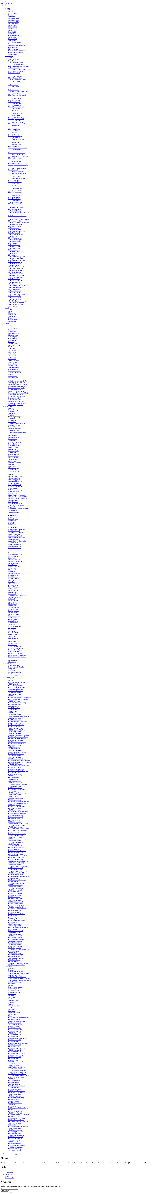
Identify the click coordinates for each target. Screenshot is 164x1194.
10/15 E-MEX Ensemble (15, 842)
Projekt (10, 11)
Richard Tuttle (12, 631)
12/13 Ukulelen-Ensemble (16, 883)
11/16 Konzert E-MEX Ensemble (18, 823)
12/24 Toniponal (13, 711)
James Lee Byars (13, 440)
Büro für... (11, 582)
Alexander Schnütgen (14, 372)
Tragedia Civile (13, 507)
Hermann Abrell (13, 556)
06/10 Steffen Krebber (15, 937)
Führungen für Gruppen (15, 972)
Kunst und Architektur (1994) (17, 403)
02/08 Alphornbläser (14, 956)
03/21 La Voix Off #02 (15, 1058)
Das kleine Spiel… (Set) (15, 554)
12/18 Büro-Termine (14, 791)
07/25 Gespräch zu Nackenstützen (18, 699)
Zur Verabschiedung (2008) (16, 388)
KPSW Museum (13, 488)
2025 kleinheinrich (14, 68)
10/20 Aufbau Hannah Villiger (17, 1070)
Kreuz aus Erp (12, 493)
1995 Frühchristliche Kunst (16, 294)
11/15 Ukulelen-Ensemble (16, 837)
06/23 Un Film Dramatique (16, 740)
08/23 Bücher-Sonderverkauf (17, 738)
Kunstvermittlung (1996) (15, 394)
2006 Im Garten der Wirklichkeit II (18, 219)
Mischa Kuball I (13, 604)
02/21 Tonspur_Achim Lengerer (18, 771)
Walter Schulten (13, 362)
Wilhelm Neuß (12, 365)
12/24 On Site (12, 709)
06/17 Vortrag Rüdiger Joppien (17, 813)
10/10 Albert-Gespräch (15, 936)
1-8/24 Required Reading (16, 728)
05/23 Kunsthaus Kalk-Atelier (17, 742)
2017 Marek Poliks (14, 129)
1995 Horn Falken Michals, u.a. (17, 301)
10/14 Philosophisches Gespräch (18, 866)
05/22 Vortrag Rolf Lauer (16, 754)
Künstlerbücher (13, 427)
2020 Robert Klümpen (15, 103)
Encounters (11, 1009)
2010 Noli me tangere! (15, 192)
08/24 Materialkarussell (15, 720)
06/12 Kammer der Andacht (16, 914)
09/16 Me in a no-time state (16, 1086)
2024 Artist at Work (14, 73)
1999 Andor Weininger (15, 262)
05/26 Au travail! (13, 684)
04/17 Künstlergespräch (15, 815)
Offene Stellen (12, 338)
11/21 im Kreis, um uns (15, 1024)
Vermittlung (8, 966)
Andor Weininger (13, 471)
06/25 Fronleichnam (14, 701)
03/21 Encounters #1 (14, 1057)
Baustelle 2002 (12, 37)
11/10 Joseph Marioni (14, 932)
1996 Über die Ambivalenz (16, 287)
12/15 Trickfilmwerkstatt (15, 835)
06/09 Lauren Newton (15, 1138)
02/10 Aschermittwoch (15, 943)
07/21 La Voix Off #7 (14, 1034)
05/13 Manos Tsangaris (15, 1113)
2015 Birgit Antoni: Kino (15, 154)
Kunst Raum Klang (14, 992)
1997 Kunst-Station (14, 282)
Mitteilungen (12, 662)
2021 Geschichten (13, 90)
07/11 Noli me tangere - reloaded (18, 1126)
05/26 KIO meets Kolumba (16, 682)
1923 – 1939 (12, 355)
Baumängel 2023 (13, 20)
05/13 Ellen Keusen (14, 1109)
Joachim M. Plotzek (14, 360)
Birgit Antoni (12, 558)
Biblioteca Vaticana (14, 643)
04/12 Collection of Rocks (16, 1120)
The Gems (11, 997)
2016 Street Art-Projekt (15, 136)
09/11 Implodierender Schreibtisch (18, 927)
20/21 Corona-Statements (16, 769)
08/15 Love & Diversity (15, 852)
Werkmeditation (13, 1000)
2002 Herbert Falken (14, 246)
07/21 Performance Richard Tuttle (18, 766)
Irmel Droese (12, 583)
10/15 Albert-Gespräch (15, 846)
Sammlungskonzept (14, 665)
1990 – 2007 (12, 348)
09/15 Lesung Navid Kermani (17, 851)
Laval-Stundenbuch (14, 531)
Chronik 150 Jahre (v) (15, 653)
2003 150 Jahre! (13, 243)
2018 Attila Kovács (14, 115)
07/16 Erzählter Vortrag (15, 827)
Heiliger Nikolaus (13, 483)
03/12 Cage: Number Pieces (16, 920)
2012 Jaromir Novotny (15, 182)
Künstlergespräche (13, 989)
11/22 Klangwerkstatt (14, 747)
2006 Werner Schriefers (15, 221)
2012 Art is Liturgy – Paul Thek (18, 173)
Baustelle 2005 (12, 30)
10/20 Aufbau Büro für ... (16, 1069)
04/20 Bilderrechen (14, 1080)
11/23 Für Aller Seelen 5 (15, 733)
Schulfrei (11, 1002)
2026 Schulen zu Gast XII (16, 62)
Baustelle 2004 (12, 32)
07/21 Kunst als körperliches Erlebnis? (19, 762)
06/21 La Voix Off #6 (14, 1036)
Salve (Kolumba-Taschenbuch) (17, 655)
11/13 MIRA (12, 1104)
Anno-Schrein (12, 517)
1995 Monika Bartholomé (16, 302)
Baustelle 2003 (12, 34)
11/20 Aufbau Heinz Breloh (16, 1067)
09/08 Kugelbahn (13, 1142)
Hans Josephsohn (13, 451)
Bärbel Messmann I (14, 614)
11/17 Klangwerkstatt (14, 805)
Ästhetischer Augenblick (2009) (17, 386)
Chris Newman (12, 619)
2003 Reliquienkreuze (15, 238)
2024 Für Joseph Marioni (15, 71)
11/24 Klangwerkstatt (14, 714)
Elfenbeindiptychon (14, 480)
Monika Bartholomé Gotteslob (17, 498)
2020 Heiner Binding (14, 105)
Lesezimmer (12, 994)
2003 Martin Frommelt (15, 241)
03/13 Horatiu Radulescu (15, 898)
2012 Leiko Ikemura (14, 177)
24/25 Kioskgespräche (15, 694)
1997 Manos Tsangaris (15, 280)
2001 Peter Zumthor (14, 251)
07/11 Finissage (13, 929)
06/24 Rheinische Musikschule (17, 721)
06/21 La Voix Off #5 (14, 1041)
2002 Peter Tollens (14, 248)
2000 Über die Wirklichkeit (16, 260)
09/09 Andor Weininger (15, 946)
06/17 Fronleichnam (14, 810)
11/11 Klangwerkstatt (14, 926)
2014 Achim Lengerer (15, 161)
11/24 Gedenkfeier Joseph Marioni (18, 716)
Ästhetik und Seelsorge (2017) (17, 381)
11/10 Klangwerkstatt (14, 934)
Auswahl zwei (12, 420)
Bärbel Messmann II (14, 616)
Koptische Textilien (14, 425)
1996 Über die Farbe (14, 296)
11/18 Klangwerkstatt (14, 794)
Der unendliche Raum (15, 650)
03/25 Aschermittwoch (15, 704)
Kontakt (10, 318)
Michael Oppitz (13, 457)
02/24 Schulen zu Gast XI (16, 725)
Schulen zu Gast (13, 999)
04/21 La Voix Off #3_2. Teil (17, 1053)
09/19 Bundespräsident (15, 788)
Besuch (7, 308)
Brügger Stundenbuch (15, 534)
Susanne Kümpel (13, 454)
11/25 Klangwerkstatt (14, 692)
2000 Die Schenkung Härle (16, 257)
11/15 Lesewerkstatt (14, 839)
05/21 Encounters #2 (14, 1050)
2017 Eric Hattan (13, 131)
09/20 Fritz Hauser (14, 772)
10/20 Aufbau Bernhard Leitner (17, 1072)
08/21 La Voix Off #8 (14, 1033)
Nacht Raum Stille (13, 990)
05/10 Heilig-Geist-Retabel (16, 939)
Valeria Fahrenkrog (14, 587)
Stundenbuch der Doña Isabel (17, 541)
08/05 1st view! (13, 961)
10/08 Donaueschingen (15, 1140)
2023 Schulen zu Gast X (15, 78)
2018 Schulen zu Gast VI (16, 122)
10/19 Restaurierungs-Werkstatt (17, 784)
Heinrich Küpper (13, 456)
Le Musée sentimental (14, 428)
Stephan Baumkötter (14, 566)
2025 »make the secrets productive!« (19, 66)
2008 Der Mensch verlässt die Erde (18, 212)
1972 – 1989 (12, 350)
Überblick (11, 347)
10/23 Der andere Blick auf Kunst (18, 735)
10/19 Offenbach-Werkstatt (16, 786)
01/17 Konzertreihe (14, 820)
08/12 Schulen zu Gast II (15, 907)
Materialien (11, 16)
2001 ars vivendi (13, 250)
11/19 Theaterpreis (13, 779)
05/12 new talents (13, 917)
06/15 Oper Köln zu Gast (16, 857)
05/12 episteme (12, 915)
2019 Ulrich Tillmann (14, 108)
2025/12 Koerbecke (14, 675)
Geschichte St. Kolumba (15, 52)
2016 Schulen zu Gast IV (16, 144)
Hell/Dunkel (5, 1190)
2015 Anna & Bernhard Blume (17, 148)
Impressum (8, 1174)
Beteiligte (11, 15)
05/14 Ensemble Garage (15, 874)
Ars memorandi (13, 543)
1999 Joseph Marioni (14, 263)
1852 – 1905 (12, 359)
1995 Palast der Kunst (15, 299)
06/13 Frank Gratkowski (15, 893)
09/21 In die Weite (13, 1026)
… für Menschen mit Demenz (17, 977)
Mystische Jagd (13, 500)
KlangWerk (11, 1011)
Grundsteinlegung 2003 (15, 35)
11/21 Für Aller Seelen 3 (15, 757)
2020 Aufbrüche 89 (14, 102)
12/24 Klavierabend (14, 708)
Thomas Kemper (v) (14, 597)
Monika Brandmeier (14, 573)
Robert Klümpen (13, 600)
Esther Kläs (11, 599)
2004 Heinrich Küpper (15, 240)
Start (2, 3)
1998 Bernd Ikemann (14, 272)
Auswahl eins (12, 418)
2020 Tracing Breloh (14, 93)
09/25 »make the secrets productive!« (19, 1017)
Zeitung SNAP (12, 413)
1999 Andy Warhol (14, 265)
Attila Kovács (12, 452)
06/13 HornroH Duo (14, 895)
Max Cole (11, 580)
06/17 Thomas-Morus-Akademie (18, 811)
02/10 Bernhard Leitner (15, 941)
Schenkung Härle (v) (14, 430)
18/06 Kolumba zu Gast (15, 798)
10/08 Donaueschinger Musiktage (18, 949)
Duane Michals (12, 617)
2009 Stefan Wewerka (15, 202)
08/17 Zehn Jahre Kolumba (16, 806)
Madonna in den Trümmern (16, 45)
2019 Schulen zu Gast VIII (16, 107)
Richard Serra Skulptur (15, 503)
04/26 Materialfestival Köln (16, 687)
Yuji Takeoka (12, 628)
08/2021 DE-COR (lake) (15, 1029)
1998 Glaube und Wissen (15, 268)
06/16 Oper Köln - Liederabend (17, 830)
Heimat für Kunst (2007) (15, 389)
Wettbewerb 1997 (13, 40)
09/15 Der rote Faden (14, 1089)
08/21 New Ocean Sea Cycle (17, 759)
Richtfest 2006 (12, 27)
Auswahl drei (12, 422)
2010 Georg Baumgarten (15, 200)
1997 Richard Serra (14, 279)
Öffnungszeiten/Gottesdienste (17, 51)
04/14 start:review (13, 878)
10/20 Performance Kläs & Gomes (18, 1075)
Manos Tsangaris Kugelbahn (17, 495)
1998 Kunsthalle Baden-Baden (17, 267)
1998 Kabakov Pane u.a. (15, 274)
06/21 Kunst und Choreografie (17, 1038)
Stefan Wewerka (13, 634)
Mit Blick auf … (13, 995)
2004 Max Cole (13, 236)
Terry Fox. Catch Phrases (16, 505)
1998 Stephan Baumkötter (16, 270)
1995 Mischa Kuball (14, 297)
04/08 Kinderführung (14, 1149)
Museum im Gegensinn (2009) (17, 384)
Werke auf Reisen (13, 59)
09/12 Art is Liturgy (14, 1116)
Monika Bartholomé (14, 437)
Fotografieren (12, 314)
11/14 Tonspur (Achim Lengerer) (18, 861)
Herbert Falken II (13, 445)
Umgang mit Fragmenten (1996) (18, 393)
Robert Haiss (12, 588)
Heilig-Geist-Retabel (14, 485)
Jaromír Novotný (13, 621)
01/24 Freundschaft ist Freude (17, 730)
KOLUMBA (5, 1)
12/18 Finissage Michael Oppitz (17, 793)
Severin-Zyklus (13, 519)
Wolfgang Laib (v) (13, 611)
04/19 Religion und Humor (16, 789)
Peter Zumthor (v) (13, 638)
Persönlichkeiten (13, 54)
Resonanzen (12, 321)
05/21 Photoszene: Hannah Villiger (18, 1043)
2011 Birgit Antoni (14, 183)
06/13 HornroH (13, 1106)
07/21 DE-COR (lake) (15, 764)
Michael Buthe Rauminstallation (18, 497)
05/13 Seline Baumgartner (16, 1111)
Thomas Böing (12, 570)
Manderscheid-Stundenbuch (16, 537)
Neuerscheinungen (14, 410)
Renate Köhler (12, 602)
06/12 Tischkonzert (14, 912)
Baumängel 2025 (13, 18)
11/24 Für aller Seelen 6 (15, 718)
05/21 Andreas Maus (14, 1046)
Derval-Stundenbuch (14, 548)
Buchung (11, 970)
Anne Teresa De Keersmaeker (17, 595)
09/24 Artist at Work (14, 1019)
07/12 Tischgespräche (14, 910)
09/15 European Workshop (16, 847)
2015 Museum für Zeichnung (17, 153)
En (5, 5)
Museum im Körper (14, 1012)
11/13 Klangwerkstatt (14, 886)
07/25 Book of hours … (15, 696)
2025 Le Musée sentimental (16, 64)
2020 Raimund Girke (14, 98)
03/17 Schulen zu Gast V (15, 817)
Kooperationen (12, 331)
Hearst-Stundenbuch (14, 544)
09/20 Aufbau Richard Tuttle (17, 1077)
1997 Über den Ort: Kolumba (17, 285)
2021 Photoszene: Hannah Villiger (18, 91)
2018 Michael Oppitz (14, 120)
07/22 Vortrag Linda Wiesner (17, 752)
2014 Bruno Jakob (13, 163)
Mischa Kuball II (13, 606)
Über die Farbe (12, 645)
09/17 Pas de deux (13, 1082)
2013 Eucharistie (13, 170)
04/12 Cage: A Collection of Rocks (18, 919)
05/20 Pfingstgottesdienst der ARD (18, 774)
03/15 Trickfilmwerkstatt (15, 859)
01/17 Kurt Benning (14, 1084)
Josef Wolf (11, 636)
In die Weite (12, 524)
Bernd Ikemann (13, 590)
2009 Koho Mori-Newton (16, 207)
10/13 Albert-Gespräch (15, 890)
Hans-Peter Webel (13, 633)
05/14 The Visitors (13, 1101)
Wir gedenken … (13, 343)
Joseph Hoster (12, 364)
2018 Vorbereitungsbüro (15, 117)
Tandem (10, 1004)
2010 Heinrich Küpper (15, 195)
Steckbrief (11, 342)
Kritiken (10, 330)
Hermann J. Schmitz (14, 371)
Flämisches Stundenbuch (15, 546)
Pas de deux (12, 522)
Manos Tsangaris (13, 468)
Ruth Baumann (12, 565)
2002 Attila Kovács (14, 245)
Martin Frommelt (13, 447)
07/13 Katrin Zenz (13, 891)
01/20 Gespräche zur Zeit (16, 776)
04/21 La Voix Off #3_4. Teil (17, 1048)
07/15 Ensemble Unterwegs (16, 854)
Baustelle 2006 (12, 28)
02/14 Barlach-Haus (14, 881)
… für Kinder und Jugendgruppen (18, 973)
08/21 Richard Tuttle (14, 1028)
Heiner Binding (13, 568)
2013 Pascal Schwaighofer (16, 171)
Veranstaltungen (9, 677)
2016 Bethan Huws (14, 142)
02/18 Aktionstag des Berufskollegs (19, 801)
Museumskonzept (13, 335)
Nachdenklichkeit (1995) (15, 400)
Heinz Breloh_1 (13, 575)
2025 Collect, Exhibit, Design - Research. (20, 69)
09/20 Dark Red (13, 1079)
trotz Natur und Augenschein (17, 657)
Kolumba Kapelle (13, 491)
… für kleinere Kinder (15, 975)
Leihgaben (11, 668)
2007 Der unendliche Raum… (17, 216)
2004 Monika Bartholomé (16, 234)
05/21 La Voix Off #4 (14, 1045)
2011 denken (12, 185)
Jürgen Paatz (12, 461)
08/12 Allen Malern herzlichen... (18, 909)
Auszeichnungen (13, 328)
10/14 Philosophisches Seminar (17, 871)
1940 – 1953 (12, 354)
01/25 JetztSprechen (14, 706)
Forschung (11, 670)
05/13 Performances (14, 897)
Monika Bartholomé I (14, 560)
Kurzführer (11, 411)
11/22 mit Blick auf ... (14, 749)
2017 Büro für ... (13, 132)
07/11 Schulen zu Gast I (15, 931)
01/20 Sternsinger (13, 777)
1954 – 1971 (12, 352)
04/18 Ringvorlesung (14, 800)
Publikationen (9, 406)
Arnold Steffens (13, 369)
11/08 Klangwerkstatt (14, 948)
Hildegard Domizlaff (14, 442)
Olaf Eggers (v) (13, 585)
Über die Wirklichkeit (14, 651)
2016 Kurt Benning (14, 137)
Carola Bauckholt (13, 563)
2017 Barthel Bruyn (14, 134)
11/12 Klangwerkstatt (14, 900)
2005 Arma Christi (13, 228)
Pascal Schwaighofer (14, 626)
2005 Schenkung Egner (15, 224)
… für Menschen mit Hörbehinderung (19, 980)
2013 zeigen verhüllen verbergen (18, 165)
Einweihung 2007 (13, 23)
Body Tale (11, 571)
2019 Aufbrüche (13, 110)
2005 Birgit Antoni (14, 233)
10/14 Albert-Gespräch (15, 869)
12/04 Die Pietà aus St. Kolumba (18, 963)
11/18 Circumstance (14, 796)
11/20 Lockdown (13, 1065)
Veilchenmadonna (13, 512)
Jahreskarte (11, 316)
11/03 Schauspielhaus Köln (16, 965)
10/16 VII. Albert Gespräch (16, 825)
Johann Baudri (12, 376)
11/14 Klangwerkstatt (14, 864)
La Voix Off (12, 1014)
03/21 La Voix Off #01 (15, 1060)
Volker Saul (11, 624)
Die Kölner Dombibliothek (16, 648)
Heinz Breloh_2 (13, 577)
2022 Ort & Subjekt (14, 81)
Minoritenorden (13, 49)
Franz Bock (11, 374)
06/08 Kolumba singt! (14, 951)
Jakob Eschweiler (13, 367)
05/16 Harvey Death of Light (17, 834)
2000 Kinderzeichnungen (16, 258)
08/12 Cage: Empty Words (16, 905)
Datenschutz (9, 1172)
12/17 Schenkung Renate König (18, 803)
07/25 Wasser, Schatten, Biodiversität (19, 697)
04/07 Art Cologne (14, 960)
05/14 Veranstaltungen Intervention (18, 876)
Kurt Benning (12, 439)
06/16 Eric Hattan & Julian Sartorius (19, 829)
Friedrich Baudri (13, 377)
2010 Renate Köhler (14, 199)
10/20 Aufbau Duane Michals (17, 1074)
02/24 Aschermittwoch (15, 726)
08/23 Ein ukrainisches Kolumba (18, 737)
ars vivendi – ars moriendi (16, 532)
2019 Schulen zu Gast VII (16, 114)
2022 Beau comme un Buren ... (17, 79)
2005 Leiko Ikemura (14, 226)
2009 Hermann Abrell (14, 209)
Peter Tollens (12, 466)
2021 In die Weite (13, 86)
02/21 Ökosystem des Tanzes (17, 1062)
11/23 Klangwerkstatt (14, 731)
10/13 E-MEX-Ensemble (15, 888)
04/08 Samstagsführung (15, 1147)
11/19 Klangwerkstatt (14, 781)
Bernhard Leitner (13, 612)
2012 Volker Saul (13, 180)
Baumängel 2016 (13, 22)
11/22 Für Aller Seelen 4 (15, 750)
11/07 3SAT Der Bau (14, 1150)
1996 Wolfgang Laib (14, 292)
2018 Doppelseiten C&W (16, 119)
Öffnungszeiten (13, 320)
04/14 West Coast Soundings (17, 880)
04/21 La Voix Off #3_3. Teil (17, 1052)
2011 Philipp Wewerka (15, 188)
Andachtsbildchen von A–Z (16, 423)
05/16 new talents (13, 832)
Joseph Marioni (13, 459)
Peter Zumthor (12, 13)
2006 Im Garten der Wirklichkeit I (18, 222)
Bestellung (11, 408)
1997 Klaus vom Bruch (15, 284)
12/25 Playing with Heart (15, 689)
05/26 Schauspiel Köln (15, 686)
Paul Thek (11, 464)
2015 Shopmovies (13, 146)
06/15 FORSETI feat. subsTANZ (18, 856)
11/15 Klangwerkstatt (14, 840)
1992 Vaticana (12, 306)
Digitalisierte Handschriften (16, 529)
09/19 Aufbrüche (13, 1099)
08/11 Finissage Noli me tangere (18, 1121)
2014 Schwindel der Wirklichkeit (18, 156)
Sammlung (8, 663)
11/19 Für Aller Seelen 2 (15, 783)
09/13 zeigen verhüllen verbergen (18, 1108)
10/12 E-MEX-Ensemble (15, 902)
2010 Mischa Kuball (14, 190)
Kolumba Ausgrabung (15, 490)
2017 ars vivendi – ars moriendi (17, 124)
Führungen (11, 313)
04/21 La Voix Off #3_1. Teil (17, 1055)
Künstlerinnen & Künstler (16, 667)
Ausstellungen (8, 3)
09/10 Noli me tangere (15, 1130)
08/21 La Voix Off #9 (14, 1031)
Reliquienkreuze (13, 502)
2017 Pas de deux (13, 125)
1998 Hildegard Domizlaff (16, 275)
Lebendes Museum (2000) (16, 391)
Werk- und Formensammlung (17, 432)
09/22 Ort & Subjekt (14, 1023)
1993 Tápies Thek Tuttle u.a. (17, 304)
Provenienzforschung (14, 672)
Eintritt (10, 311)
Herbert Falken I (13, 444)
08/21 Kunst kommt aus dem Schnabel (20, 760)
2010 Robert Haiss (14, 197)
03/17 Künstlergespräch (15, 818)
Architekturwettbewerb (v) (16, 646)
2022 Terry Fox (13, 85)
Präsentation (12, 340)
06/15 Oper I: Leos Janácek (16, 1092)
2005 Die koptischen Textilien (17, 231)
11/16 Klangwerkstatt (14, 822)
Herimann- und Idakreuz (15, 486)
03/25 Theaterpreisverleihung (17, 703)
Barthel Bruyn (12, 520)
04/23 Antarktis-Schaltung (16, 743)
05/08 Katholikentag (14, 953)
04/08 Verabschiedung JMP (16, 954)
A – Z (10, 326)
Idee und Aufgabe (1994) (15, 405)
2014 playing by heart (14, 158)
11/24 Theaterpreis (13, 713)
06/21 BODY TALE (14, 767)
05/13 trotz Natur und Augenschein (18, 1115)
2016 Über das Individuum (16, 139)
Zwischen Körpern (14, 1006)
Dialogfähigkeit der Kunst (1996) (18, 396)
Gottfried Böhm (13, 47)
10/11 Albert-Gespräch (15, 924)
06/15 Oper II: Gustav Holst (16, 1091)
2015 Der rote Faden (14, 149)
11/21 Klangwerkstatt (14, 755)
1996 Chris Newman (14, 291)
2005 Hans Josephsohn (15, 229)
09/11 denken (12, 1125)
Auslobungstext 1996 (14, 42)
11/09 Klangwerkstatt (14, 944)
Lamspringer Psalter (14, 539)
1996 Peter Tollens (14, 289)
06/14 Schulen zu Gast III (16, 873)
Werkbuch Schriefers (14, 463)
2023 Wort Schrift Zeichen (16, 76)
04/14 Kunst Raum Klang (16, 1097)
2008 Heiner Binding (14, 211)
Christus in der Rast (14, 478)
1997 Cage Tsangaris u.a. (16, 277)
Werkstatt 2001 (12, 39)
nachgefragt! (12, 983)
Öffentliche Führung (14, 982)
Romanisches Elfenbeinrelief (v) (18, 508)
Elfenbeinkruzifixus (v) (15, 481)
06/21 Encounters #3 (14, 1040)
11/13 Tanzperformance (15, 885)
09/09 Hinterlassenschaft (15, 1137)
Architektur (8, 8)
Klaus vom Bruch (13, 578)
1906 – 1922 (12, 357)
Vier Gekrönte (12, 510)
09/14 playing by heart (15, 1096)
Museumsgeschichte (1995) (16, 401)
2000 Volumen (12, 253)
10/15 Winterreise (13, 844)
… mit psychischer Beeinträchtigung (19, 978)
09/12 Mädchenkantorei (15, 903)
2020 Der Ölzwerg (14, 100)
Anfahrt (10, 309)
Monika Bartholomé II (15, 561)
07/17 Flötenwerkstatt (14, 808)
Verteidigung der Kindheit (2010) (18, 382)
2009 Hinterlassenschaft (15, 204)
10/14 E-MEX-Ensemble (15, 868)
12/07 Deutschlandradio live (16, 958)
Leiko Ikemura (12, 449)
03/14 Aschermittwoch (15, 1103)
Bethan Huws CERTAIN (16, 476)
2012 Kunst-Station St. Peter (16, 178)
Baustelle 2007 (12, 25)
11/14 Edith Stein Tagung (16, 863)
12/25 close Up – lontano (15, 691)
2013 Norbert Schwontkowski (17, 168)
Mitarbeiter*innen (13, 333)
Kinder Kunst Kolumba (15, 987)
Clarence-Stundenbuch (15, 536)
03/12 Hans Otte (13, 922)
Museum (7, 323)
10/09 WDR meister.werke (16, 1135)
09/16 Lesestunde (13, 849)
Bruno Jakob (12, 594)
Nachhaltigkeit (12, 337)
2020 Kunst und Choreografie (17, 95)
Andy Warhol (12, 469)
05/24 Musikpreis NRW (15, 723)
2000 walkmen (12, 255)
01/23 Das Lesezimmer (15, 745)
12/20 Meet (11, 1063)
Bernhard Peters (13, 623)
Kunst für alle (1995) (14, 398)
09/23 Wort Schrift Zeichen (16, 1021)
